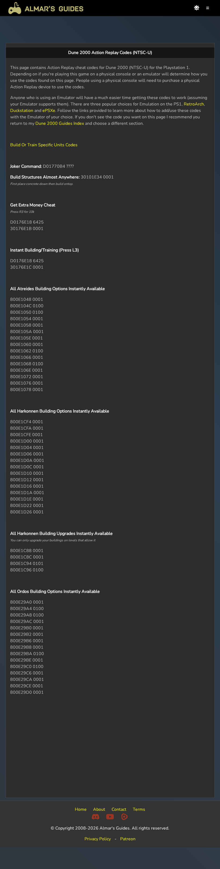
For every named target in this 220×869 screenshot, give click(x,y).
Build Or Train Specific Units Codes (44, 145)
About (99, 809)
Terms (139, 809)
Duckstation (21, 111)
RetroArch (194, 104)
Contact (119, 809)
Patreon (127, 839)
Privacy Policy (98, 839)
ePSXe (48, 111)
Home (81, 809)
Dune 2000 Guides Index (59, 123)
